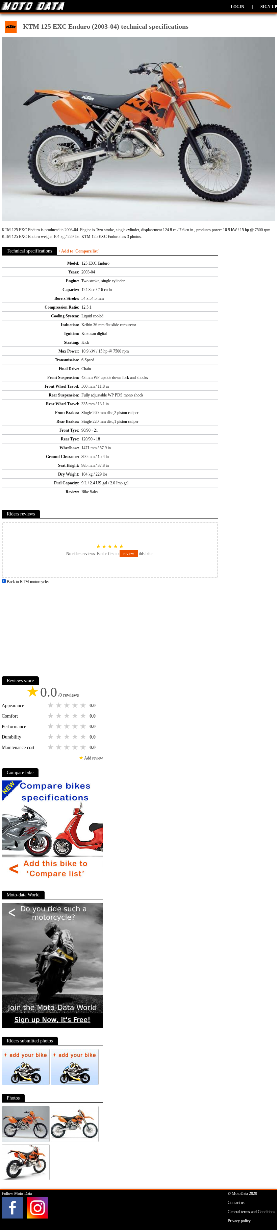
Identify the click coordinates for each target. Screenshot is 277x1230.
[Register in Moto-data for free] (52, 1026)
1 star (51, 705)
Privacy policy (239, 1221)
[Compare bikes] (52, 880)
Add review (93, 758)
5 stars (84, 705)
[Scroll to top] (258, 1205)
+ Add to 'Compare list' (78, 251)
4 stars (76, 705)
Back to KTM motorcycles (27, 581)
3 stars (68, 705)
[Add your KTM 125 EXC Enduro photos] (26, 1083)
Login (237, 6)
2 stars (59, 705)
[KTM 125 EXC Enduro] (26, 1140)
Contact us (236, 1202)
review (128, 553)
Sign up (268, 6)
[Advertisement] (52, 627)
